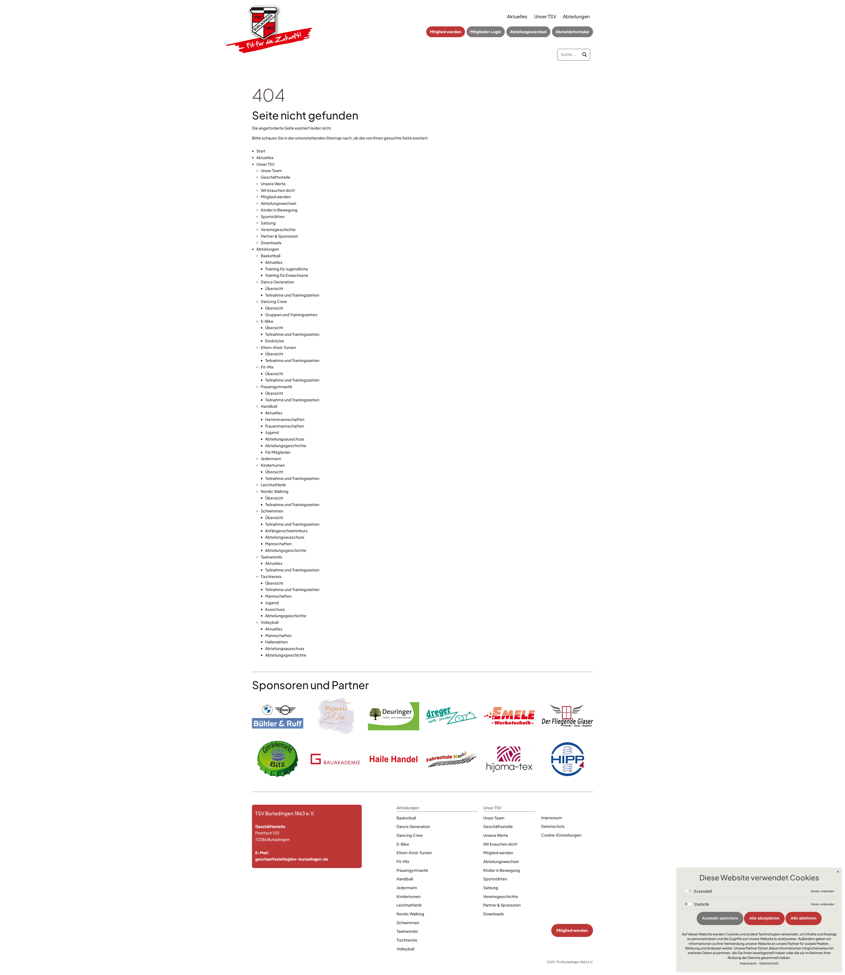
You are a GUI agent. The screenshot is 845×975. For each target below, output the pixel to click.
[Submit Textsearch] (584, 55)
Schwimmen (272, 511)
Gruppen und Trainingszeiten (291, 314)
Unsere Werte (273, 183)
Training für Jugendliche (286, 268)
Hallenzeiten (276, 641)
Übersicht (274, 288)
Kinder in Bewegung (279, 209)
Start (260, 151)
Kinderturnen (273, 465)
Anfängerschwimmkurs (286, 530)
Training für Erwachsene (286, 275)
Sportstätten (273, 216)
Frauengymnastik (276, 386)
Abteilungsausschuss (284, 439)
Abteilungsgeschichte (285, 445)
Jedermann (271, 458)
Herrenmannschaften (284, 419)
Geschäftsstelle (275, 177)
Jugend (272, 432)
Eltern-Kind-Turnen (278, 347)
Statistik (701, 904)
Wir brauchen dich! (278, 190)
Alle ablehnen (803, 918)
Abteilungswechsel (528, 31)
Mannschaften (278, 543)
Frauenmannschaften (284, 426)
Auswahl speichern (720, 918)
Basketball (270, 255)
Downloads (271, 242)
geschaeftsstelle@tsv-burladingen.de (291, 859)
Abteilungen (576, 16)
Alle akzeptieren (764, 918)
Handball (269, 406)
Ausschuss (275, 609)
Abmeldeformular (572, 31)
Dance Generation (277, 281)
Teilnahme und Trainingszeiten (292, 295)
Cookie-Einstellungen (561, 835)
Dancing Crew (274, 301)
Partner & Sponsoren (279, 236)
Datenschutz (552, 826)
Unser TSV (545, 16)
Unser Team (271, 170)
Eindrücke (274, 340)
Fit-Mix (267, 367)
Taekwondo (271, 557)
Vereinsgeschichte (278, 229)
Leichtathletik (273, 484)
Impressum (551, 817)
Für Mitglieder (277, 452)
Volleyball (270, 622)
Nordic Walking (274, 491)
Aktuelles (517, 16)
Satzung (268, 222)
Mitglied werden (445, 31)
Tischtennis (271, 576)
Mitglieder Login (485, 31)
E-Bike (267, 321)
